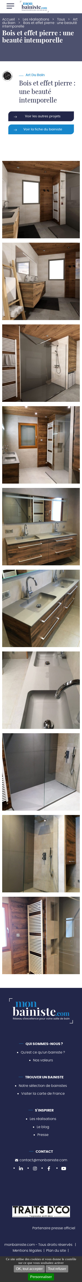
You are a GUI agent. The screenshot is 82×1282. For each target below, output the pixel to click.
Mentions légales (27, 1251)
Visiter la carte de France (43, 1094)
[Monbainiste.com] (34, 6)
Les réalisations (43, 1119)
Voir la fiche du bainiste (42, 129)
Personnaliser (41, 1277)
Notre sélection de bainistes (43, 1086)
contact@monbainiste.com (43, 1160)
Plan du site (56, 1251)
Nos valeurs (43, 1060)
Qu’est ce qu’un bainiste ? (43, 1052)
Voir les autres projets (43, 116)
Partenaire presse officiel (53, 1228)
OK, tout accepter (29, 1269)
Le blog (43, 1127)
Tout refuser (57, 1269)
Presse (43, 1135)
